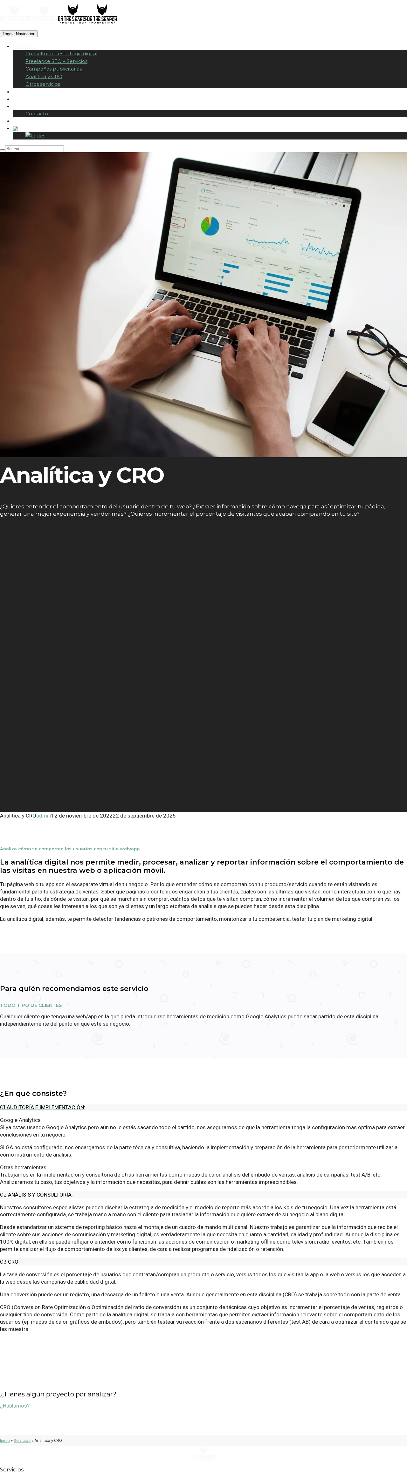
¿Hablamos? (15, 1405)
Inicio (5, 1440)
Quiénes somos (31, 106)
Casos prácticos (33, 99)
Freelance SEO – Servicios (56, 61)
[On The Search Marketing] (29, 26)
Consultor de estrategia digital (61, 54)
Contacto (36, 114)
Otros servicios (42, 84)
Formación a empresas (40, 91)
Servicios (24, 46)
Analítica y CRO (43, 76)
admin (43, 815)
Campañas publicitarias (53, 69)
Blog (19, 121)
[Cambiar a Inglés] (35, 135)
